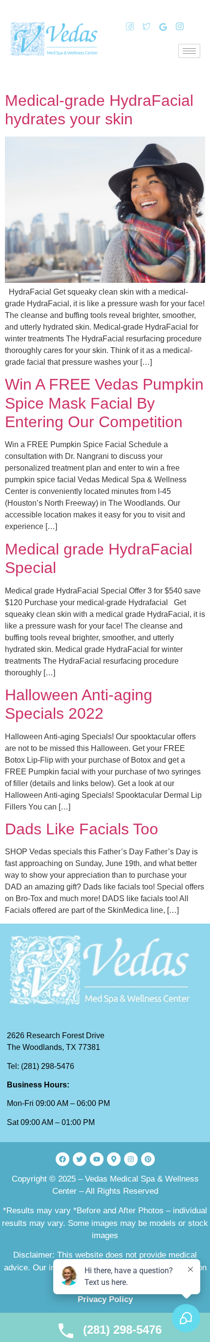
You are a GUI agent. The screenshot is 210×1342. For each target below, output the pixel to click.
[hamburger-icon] (189, 51)
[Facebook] (126, 27)
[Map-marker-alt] (114, 1159)
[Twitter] (143, 27)
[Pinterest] (148, 1159)
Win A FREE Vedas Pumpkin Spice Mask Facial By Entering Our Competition (104, 403)
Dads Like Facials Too (81, 829)
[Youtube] (97, 1159)
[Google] (159, 27)
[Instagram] (176, 27)
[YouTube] (193, 27)
